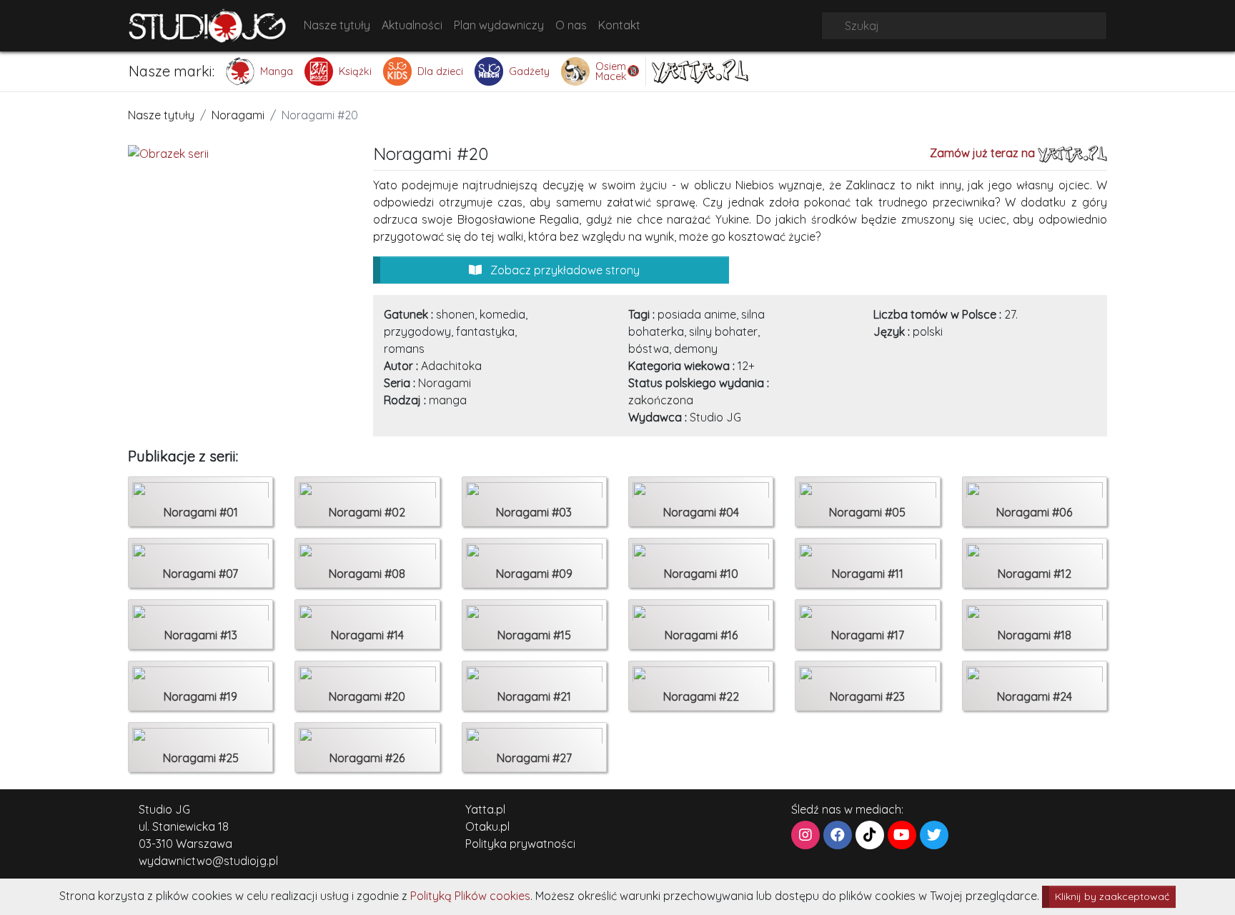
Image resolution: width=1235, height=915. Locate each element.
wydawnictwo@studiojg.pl (208, 861)
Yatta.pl (485, 809)
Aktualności (412, 25)
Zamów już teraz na (984, 153)
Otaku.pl (487, 826)
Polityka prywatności (520, 843)
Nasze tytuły (337, 25)
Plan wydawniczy (499, 25)
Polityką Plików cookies (470, 896)
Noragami (238, 115)
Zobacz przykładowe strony (563, 270)
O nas (571, 25)
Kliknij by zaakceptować (1112, 896)
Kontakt (619, 25)
